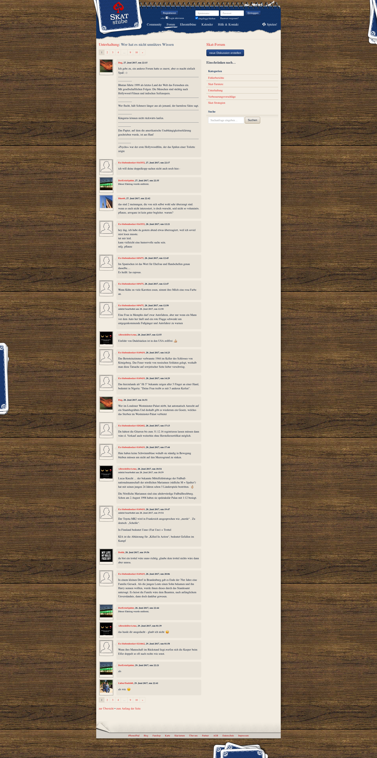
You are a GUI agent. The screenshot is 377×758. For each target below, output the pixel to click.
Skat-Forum (215, 44)
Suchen (252, 120)
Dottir (121, 552)
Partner (205, 735)
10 (136, 52)
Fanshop (157, 735)
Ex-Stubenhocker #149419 (131, 352)
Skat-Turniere (215, 84)
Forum (171, 24)
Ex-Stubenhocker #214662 (131, 643)
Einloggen (253, 13)
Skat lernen (179, 735)
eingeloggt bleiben (206, 18)
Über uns (193, 735)
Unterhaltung (109, 44)
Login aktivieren (176, 17)
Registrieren (169, 13)
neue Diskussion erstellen (225, 52)
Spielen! (272, 24)
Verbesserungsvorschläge (222, 96)
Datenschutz (228, 735)
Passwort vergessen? (229, 18)
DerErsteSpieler (126, 180)
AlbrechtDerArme (127, 334)
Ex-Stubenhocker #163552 (131, 162)
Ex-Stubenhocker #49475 (131, 258)
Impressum (243, 735)
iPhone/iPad (133, 735)
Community (154, 24)
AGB (215, 735)
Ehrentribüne (188, 24)
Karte (167, 735)
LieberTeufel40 (125, 683)
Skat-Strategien (216, 102)
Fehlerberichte (216, 78)
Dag (120, 62)
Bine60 (121, 198)
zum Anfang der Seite (128, 708)
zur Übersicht (106, 708)
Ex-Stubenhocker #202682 (131, 425)
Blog (146, 735)
